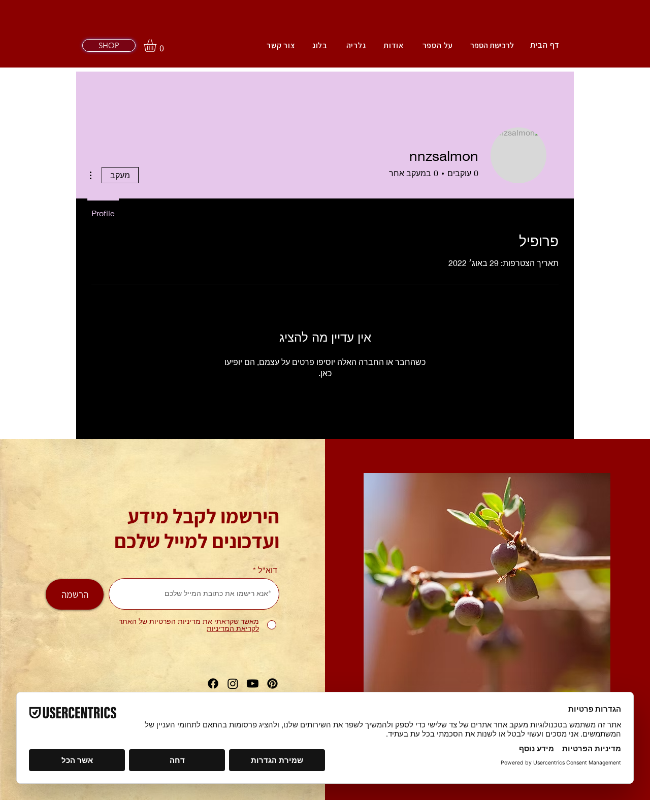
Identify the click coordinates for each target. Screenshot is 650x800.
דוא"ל (267, 570)
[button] (157, 45)
